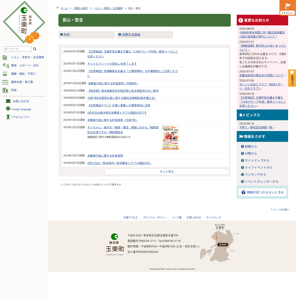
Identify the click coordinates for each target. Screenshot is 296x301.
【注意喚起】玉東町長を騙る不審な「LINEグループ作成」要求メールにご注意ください (262, 102)
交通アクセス (131, 217)
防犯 (67, 34)
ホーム (64, 8)
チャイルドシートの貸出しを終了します (112, 63)
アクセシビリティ (20, 117)
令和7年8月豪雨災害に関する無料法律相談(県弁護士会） (122, 98)
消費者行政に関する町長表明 (105, 155)
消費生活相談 (131, 34)
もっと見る (167, 171)
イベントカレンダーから (262, 181)
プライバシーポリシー (155, 217)
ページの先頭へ (281, 209)
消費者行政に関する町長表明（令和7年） (112, 120)
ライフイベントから (259, 167)
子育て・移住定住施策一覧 (256, 127)
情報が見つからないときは (265, 192)
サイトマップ (213, 217)
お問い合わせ (21, 101)
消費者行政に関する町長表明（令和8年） (113, 83)
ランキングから (255, 174)
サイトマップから (257, 160)
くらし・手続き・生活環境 (108, 8)
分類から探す (80, 8)
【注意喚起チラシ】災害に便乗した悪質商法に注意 (118, 105)
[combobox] (17, 49)
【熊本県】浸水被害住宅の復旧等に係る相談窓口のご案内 (123, 91)
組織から (251, 146)
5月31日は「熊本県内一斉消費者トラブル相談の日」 (119, 163)
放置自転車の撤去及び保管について (261, 75)
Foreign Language (21, 109)
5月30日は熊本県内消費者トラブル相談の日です (117, 112)
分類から (251, 153)
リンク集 (177, 217)
